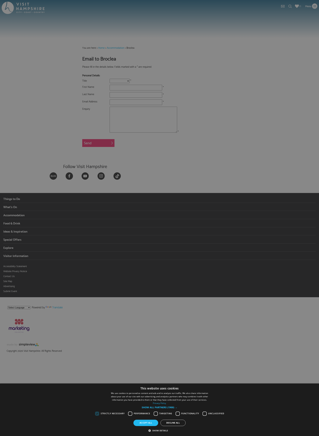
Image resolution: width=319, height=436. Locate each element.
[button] (159, 407)
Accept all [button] (146, 422)
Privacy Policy (159, 403)
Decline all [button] (173, 422)
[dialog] (159, 409)
